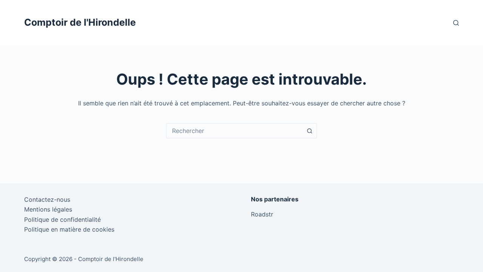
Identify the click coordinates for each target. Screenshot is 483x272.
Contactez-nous (47, 199)
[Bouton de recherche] (309, 131)
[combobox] (234, 130)
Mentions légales (48, 209)
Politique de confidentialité (62, 219)
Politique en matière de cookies (69, 229)
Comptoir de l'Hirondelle (80, 22)
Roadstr (262, 214)
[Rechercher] (456, 23)
